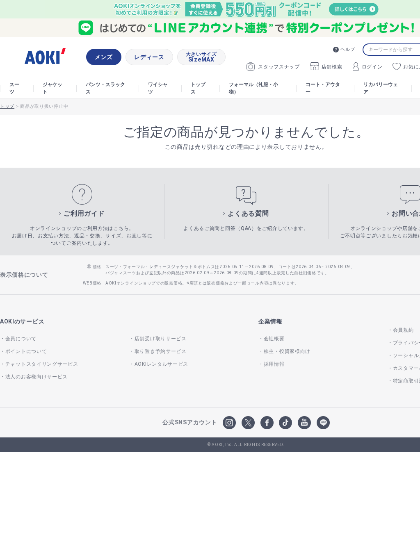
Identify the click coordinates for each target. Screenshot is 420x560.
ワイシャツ (158, 88)
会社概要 (274, 338)
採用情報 (274, 364)
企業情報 (270, 321)
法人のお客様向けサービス (36, 377)
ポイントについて (26, 351)
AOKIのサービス (22, 321)
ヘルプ (347, 49)
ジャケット (52, 88)
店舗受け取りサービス (161, 338)
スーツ (14, 88)
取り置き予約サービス (161, 351)
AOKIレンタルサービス (161, 364)
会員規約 (403, 330)
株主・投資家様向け (287, 351)
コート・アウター (323, 88)
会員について (21, 338)
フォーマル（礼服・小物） (253, 88)
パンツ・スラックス (105, 88)
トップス (198, 88)
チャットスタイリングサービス (41, 364)
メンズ (104, 57)
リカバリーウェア (380, 88)
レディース (149, 57)
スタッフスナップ (279, 67)
